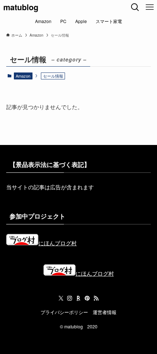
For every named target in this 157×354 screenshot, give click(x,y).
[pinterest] (87, 298)
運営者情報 (104, 312)
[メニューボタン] (149, 7)
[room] (78, 298)
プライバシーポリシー (64, 312)
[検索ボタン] (135, 7)
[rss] (96, 298)
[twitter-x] (61, 298)
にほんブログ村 (57, 243)
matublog (20, 7)
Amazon (23, 76)
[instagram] (69, 298)
